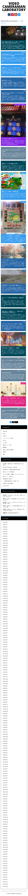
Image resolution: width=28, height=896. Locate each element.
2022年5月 (5, 639)
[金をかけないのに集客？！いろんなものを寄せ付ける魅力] (13, 90)
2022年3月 (5, 644)
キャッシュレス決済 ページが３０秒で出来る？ (13, 361)
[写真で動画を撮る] (13, 370)
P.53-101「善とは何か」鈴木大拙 (10, 467)
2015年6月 (5, 831)
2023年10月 (5, 600)
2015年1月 (5, 842)
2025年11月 (5, 543)
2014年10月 (5, 849)
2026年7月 (5, 524)
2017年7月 (5, 773)
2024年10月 (5, 573)
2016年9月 (5, 796)
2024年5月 (5, 584)
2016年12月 (5, 789)
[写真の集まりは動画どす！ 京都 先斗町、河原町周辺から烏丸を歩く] (13, 309)
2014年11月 (5, 847)
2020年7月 (5, 690)
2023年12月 (5, 596)
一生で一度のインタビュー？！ (10, 260)
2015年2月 (5, 840)
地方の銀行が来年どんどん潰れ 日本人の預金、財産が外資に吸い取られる (13, 42)
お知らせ (23, 383)
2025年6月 (5, 554)
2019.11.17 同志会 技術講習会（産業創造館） (13, 298)
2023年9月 (5, 603)
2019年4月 (5, 725)
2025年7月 (5, 552)
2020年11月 (5, 681)
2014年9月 (5, 851)
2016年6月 (5, 803)
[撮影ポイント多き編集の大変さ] (13, 161)
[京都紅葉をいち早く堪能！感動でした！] (13, 283)
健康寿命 (23, 52)
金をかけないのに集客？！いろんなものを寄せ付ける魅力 (13, 93)
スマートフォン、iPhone (8, 438)
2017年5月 (5, 778)
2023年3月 (5, 616)
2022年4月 (5, 642)
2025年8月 (5, 550)
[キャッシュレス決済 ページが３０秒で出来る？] (13, 358)
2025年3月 (5, 561)
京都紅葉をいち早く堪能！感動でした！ (12, 285)
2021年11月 (5, 653)
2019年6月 (5, 720)
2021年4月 (5, 669)
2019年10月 (5, 711)
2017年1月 (5, 787)
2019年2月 (5, 729)
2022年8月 (5, 633)
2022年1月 (5, 649)
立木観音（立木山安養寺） (8, 483)
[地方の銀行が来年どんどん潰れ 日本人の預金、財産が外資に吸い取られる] (13, 39)
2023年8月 (5, 605)
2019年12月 (5, 706)
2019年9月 (5, 713)
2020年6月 (5, 692)
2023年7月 (5, 607)
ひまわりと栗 (5, 485)
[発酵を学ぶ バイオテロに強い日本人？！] (13, 65)
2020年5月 (5, 695)
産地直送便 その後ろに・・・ (9, 478)
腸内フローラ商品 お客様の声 (10, 191)
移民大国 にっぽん (6, 80)
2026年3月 (5, 533)
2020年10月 (5, 683)
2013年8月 (5, 870)
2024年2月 (5, 591)
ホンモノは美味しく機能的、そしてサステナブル (13, 474)
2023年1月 (5, 621)
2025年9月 (5, 547)
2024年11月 (5, 570)
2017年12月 (5, 762)
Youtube (15, 14)
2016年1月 (5, 815)
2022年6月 (5, 637)
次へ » (16, 422)
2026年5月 (5, 529)
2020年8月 (5, 688)
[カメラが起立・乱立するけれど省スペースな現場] (13, 147)
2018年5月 (5, 750)
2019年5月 (5, 722)
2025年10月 (5, 545)
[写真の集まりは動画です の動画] (13, 345)
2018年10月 (5, 739)
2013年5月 (5, 874)
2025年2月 (5, 563)
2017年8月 (5, 771)
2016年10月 (5, 794)
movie (23, 26)
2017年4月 (5, 780)
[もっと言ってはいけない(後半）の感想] (13, 321)
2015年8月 (5, 826)
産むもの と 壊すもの (8, 476)
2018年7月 (5, 745)
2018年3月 (5, 755)
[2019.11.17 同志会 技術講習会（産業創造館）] (13, 295)
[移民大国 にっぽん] (13, 78)
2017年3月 (5, 782)
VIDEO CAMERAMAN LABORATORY (14, 6)
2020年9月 (5, 686)
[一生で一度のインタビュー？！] (13, 258)
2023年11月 (5, 598)
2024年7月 (5, 580)
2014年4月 (5, 863)
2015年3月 (5, 838)
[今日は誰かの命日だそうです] (13, 136)
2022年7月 (5, 635)
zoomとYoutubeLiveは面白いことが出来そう (13, 411)
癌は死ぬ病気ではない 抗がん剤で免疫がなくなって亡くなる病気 (13, 54)
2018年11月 (5, 736)
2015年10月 (5, 822)
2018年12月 (5, 734)
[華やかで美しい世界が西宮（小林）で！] (13, 396)
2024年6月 (5, 582)
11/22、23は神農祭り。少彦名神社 (11, 236)
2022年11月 (5, 626)
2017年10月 (5, 766)
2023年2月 (5, 619)
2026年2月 (5, 536)
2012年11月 (5, 886)
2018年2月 (5, 757)
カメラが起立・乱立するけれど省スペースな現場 (13, 150)
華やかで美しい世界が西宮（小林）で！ (12, 398)
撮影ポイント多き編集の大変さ (10, 163)
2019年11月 (5, 709)
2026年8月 (5, 522)
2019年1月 (5, 732)
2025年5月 (5, 556)
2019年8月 (5, 715)
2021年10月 (5, 656)
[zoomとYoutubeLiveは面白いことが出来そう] (13, 408)
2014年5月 (5, 861)
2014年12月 (5, 845)
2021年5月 (5, 667)
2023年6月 (5, 609)
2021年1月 (5, 676)
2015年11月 (5, 819)
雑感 (24, 78)
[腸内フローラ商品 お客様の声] (13, 189)
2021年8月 (5, 660)
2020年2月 (5, 702)
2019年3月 (5, 727)
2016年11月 (5, 792)
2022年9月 (5, 630)
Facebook (9, 14)
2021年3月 (5, 672)
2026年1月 (5, 538)
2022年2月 (5, 646)
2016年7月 (5, 801)
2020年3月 (5, 699)
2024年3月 (5, 589)
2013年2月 (5, 879)
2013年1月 (5, 881)
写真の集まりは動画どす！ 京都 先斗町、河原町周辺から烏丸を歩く (13, 312)
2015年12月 (5, 817)
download (5, 431)
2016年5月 (5, 805)
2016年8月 (5, 798)
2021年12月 (5, 651)
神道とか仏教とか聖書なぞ (20, 104)
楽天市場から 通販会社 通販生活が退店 (11, 469)
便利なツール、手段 (21, 147)
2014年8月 (5, 854)
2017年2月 (5, 785)
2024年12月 (5, 568)
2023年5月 (5, 612)
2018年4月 (5, 752)
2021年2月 (5, 674)
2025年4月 (5, 559)
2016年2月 (5, 812)
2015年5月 (5, 833)
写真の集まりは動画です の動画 (10, 348)
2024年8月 (5, 577)
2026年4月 (5, 531)
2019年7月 (5, 718)
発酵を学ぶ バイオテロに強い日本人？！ (12, 68)
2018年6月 (5, 748)
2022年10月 (5, 628)
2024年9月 (5, 575)
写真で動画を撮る (6, 373)
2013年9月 (5, 868)
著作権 (4, 452)
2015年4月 (5, 835)
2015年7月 (5, 828)
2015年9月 (5, 824)
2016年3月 (5, 810)
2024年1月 (5, 593)
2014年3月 (5, 865)
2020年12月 (5, 679)
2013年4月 (5, 877)
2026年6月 (5, 527)
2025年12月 (5, 540)
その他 (4, 440)
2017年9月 (5, 768)
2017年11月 (5, 764)
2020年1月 (5, 704)
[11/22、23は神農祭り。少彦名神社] (13, 234)
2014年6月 (5, 858)
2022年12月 (5, 623)
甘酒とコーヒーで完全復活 (8, 471)
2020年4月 (5, 697)
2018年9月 (5, 741)
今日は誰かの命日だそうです (9, 138)
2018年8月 (5, 743)
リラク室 (5, 442)
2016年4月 (5, 808)
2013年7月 (5, 872)
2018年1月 (5, 759)
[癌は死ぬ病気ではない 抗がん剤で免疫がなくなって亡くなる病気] (13, 52)
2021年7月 (5, 663)
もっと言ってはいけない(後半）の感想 (12, 324)
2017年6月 (5, 775)
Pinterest (12, 14)
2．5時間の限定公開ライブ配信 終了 (11, 481)
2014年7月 (5, 856)
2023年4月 (5, 614)
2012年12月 (5, 884)
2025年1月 (5, 566)
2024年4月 (5, 586)
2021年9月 (5, 658)
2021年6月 (5, 665)
